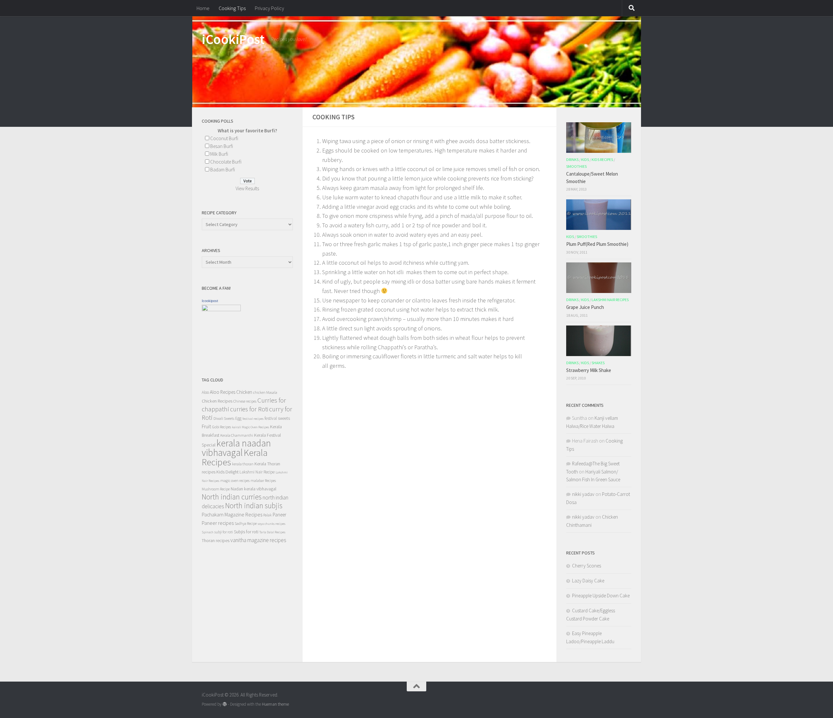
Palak (267, 514)
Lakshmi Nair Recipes (610, 299)
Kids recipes (602, 159)
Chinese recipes (244, 401)
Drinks (572, 159)
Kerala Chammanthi (236, 435)
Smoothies (576, 166)
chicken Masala (265, 392)
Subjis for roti (246, 532)
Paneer (279, 515)
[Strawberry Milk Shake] (598, 341)
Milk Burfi (219, 154)
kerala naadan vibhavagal (236, 448)
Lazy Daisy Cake (588, 581)
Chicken (244, 392)
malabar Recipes (263, 480)
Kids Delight (227, 472)
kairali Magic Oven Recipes (250, 427)
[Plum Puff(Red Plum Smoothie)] (598, 214)
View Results (247, 188)
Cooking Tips (232, 8)
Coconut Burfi (224, 138)
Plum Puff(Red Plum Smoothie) (597, 244)
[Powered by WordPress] (225, 704)
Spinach (207, 532)
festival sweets (277, 418)
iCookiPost (233, 39)
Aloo (205, 392)
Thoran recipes (215, 540)
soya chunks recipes (271, 524)
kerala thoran (242, 463)
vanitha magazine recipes (258, 540)
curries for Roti (249, 409)
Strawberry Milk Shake (588, 370)
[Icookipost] (221, 309)
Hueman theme (275, 704)
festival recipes (253, 419)
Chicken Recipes (217, 401)
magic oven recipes (235, 480)
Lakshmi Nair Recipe (257, 472)
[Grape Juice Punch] (598, 277)
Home (203, 8)
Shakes (598, 362)
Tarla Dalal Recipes (272, 532)
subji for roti (223, 531)
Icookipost (210, 301)
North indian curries (232, 496)
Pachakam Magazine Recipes (232, 514)
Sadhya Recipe (246, 523)
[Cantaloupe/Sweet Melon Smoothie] (598, 137)
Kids (585, 159)
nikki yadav (583, 494)
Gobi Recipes (221, 426)
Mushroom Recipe (216, 488)
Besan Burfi (221, 146)
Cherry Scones (586, 566)
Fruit (206, 426)
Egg (238, 418)
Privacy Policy (269, 8)
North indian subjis (253, 505)
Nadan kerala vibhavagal (253, 489)
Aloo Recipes (222, 392)
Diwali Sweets (223, 418)
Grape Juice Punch (585, 307)
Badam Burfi (222, 169)
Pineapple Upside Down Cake (601, 595)
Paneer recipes (218, 523)
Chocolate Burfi (225, 162)
